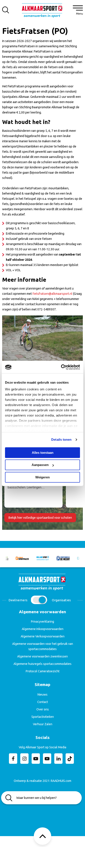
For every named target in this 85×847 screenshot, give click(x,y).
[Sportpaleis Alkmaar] (22, 557)
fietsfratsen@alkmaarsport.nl (52, 293)
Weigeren (42, 477)
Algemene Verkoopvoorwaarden (43, 636)
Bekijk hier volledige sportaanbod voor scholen (40, 517)
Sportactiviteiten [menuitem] (42, 716)
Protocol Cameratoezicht (43, 671)
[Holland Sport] (42, 557)
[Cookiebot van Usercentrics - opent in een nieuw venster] (61, 367)
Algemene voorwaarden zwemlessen (42, 656)
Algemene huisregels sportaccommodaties (42, 664)
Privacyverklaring (42, 621)
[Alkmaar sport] (42, 12)
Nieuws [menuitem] (42, 694)
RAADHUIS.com (61, 781)
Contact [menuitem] (42, 702)
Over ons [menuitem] (42, 709)
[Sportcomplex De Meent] (63, 557)
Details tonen (61, 439)
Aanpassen (40, 465)
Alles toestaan (42, 452)
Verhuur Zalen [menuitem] (42, 724)
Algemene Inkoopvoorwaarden (42, 629)
